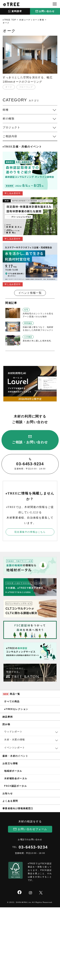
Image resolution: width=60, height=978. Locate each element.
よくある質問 (10, 801)
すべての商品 (12, 701)
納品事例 (7, 716)
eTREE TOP (9, 20)
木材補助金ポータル (15, 778)
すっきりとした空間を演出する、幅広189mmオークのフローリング (27, 79)
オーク (8, 87)
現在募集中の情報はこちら (30, 532)
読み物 (6, 724)
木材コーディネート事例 (31, 20)
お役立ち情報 (10, 763)
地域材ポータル (13, 771)
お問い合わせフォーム (32, 829)
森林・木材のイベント (15, 756)
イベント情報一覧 (30, 292)
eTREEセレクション (16, 709)
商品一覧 (11, 694)
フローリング (26, 87)
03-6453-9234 (33, 847)
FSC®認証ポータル (15, 786)
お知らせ (7, 793)
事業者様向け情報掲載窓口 (17, 808)
